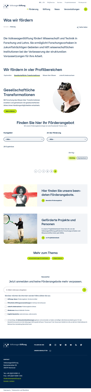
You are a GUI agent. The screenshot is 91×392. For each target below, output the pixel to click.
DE (40, 2)
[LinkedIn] (50, 345)
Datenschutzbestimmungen (26, 320)
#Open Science (57, 258)
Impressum (7, 390)
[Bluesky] (60, 345)
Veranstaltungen (71, 9)
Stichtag (72, 158)
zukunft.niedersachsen (66, 75)
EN (44, 2)
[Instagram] (55, 345)
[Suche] (85, 9)
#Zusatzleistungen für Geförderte (39, 258)
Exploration (8, 75)
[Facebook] (65, 345)
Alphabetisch (82, 158)
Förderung (33, 9)
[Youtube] (71, 345)
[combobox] (24, 139)
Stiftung (46, 9)
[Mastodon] (81, 345)
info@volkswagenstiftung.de (12, 378)
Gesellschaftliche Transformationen (27, 75)
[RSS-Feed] (76, 345)
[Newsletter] (50, 350)
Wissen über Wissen (49, 75)
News (57, 9)
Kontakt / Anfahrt (9, 381)
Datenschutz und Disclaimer (20, 390)
